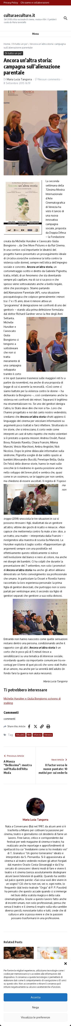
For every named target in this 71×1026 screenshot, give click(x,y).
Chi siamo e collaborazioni (35, 2)
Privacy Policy (11, 2)
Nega (35, 1007)
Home (7, 43)
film (29, 734)
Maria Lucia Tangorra (19, 79)
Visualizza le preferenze (35, 1017)
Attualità (20, 734)
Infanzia (37, 734)
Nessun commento (49, 79)
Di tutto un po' (20, 43)
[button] (65, 963)
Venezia (48, 734)
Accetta (35, 997)
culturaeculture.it (19, 15)
